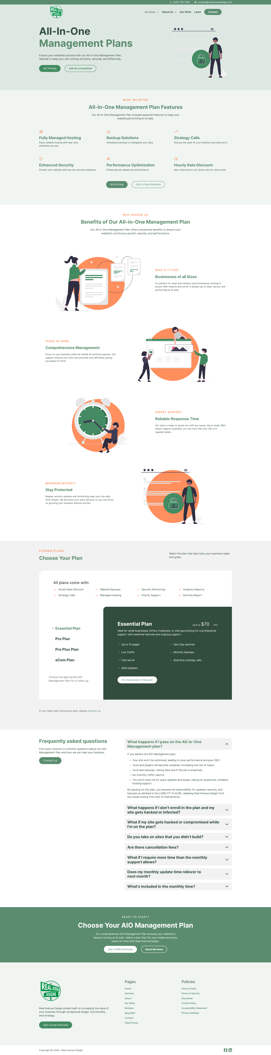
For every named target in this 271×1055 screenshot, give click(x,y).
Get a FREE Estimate (120, 949)
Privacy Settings (190, 1012)
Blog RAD (130, 1013)
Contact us (50, 760)
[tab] (71, 628)
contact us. (94, 710)
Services (129, 993)
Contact (213, 11)
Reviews (129, 1008)
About (128, 998)
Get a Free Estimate (148, 184)
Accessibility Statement (194, 1008)
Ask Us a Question (80, 68)
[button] (178, 744)
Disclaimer (187, 998)
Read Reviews (154, 949)
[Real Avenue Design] (56, 12)
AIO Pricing (49, 68)
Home (128, 988)
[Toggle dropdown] (158, 12)
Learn (197, 11)
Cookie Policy (189, 1003)
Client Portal (131, 1022)
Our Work (185, 11)
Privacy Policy (189, 988)
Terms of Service (191, 993)
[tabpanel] (167, 653)
